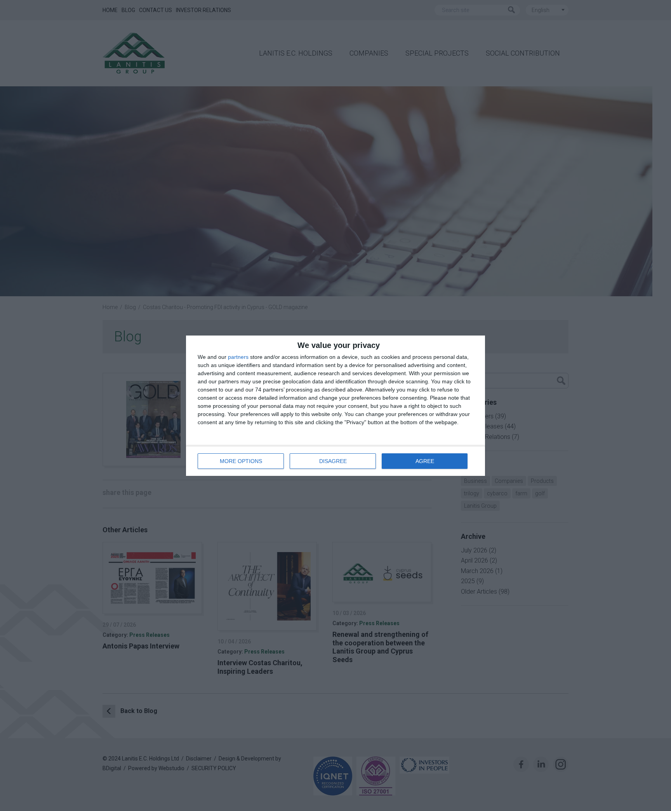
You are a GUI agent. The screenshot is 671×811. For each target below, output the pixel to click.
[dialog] (335, 406)
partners (238, 357)
